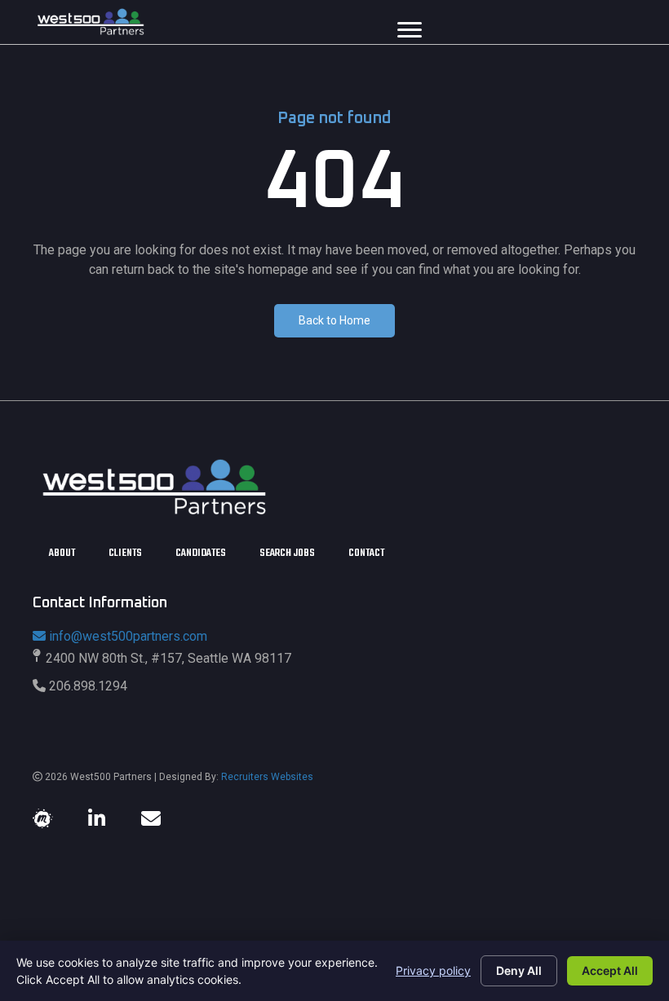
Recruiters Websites (267, 777)
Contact (366, 554)
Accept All (610, 970)
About (62, 554)
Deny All (519, 970)
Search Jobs (287, 554)
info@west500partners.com (127, 636)
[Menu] (409, 30)
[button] (334, 320)
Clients (125, 554)
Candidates (200, 554)
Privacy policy (433, 970)
